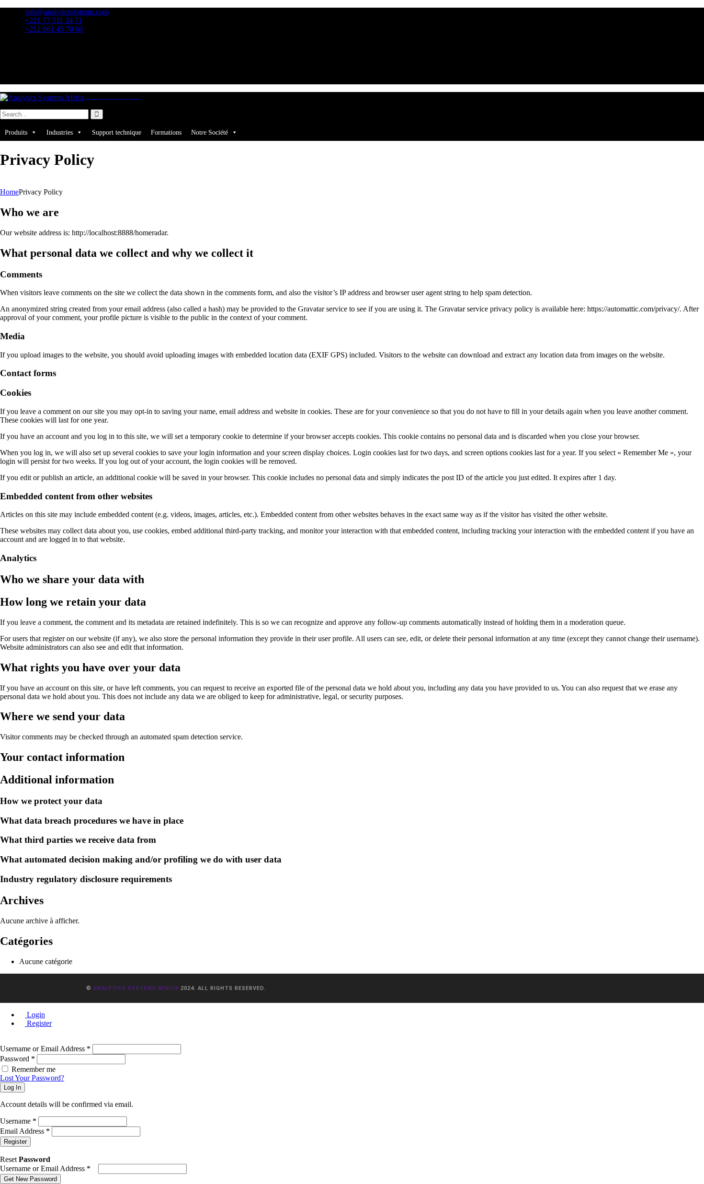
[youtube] (22, 80)
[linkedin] (22, 71)
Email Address (25, 1131)
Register (38, 1023)
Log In (12, 1087)
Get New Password (30, 1179)
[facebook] (22, 45)
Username (18, 1121)
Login (35, 1015)
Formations (166, 132)
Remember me (33, 1069)
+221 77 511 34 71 (53, 20)
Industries (59, 132)
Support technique (116, 132)
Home (9, 192)
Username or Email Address (45, 1049)
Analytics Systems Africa (136, 988)
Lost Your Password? (32, 1078)
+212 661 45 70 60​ (54, 29)
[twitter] (22, 54)
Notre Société (209, 132)
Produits (16, 132)
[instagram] (22, 62)
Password (17, 1059)
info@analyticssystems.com (67, 12)
